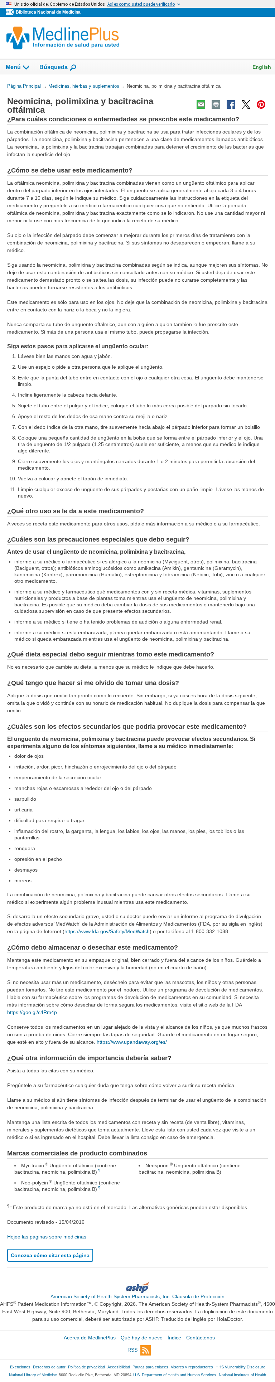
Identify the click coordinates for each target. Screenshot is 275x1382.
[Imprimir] (216, 104)
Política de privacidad (86, 1367)
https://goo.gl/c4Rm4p (32, 1012)
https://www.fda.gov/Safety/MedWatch (107, 931)
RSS (132, 1350)
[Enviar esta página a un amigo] (201, 104)
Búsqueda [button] (53, 69)
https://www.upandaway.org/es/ (132, 1042)
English (261, 67)
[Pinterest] (261, 104)
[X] (246, 104)
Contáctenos (200, 1337)
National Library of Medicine (33, 1375)
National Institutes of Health (242, 1375)
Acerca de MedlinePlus (90, 1337)
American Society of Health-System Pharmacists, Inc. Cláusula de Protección (137, 1296)
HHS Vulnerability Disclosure (240, 1367)
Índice (174, 1337)
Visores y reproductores (192, 1367)
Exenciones (20, 1367)
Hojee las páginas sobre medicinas (46, 1237)
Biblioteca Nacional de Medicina (48, 12)
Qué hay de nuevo (142, 1337)
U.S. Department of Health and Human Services (174, 1375)
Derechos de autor (49, 1367)
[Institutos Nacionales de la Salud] (11, 12)
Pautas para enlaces (150, 1367)
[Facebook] (231, 104)
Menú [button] (13, 67)
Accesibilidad (118, 1367)
